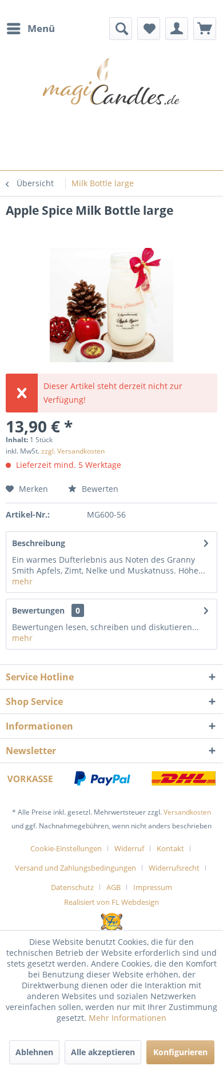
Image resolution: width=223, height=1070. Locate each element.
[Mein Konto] (176, 28)
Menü (41, 28)
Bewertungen (38, 610)
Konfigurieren (180, 1052)
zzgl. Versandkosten (73, 451)
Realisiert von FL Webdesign (111, 902)
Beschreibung (38, 543)
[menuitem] (30, 28)
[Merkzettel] (148, 28)
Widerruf (129, 848)
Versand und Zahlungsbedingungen (75, 868)
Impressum (152, 887)
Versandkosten (187, 812)
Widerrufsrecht (174, 868)
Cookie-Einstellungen (66, 848)
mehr (22, 581)
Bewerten (98, 488)
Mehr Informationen (127, 1017)
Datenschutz (72, 887)
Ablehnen (34, 1052)
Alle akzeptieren (103, 1052)
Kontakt (170, 848)
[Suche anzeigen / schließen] (120, 28)
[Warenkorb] (204, 28)
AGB (113, 887)
